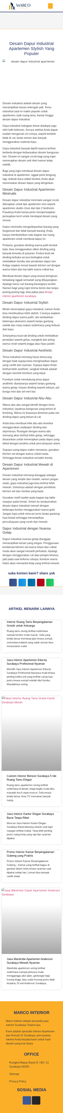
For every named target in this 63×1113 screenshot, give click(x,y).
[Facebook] (27, 1100)
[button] (50, 6)
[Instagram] (36, 1100)
